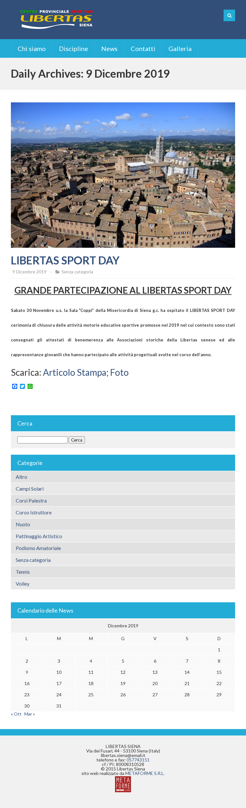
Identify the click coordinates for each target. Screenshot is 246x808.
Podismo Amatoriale (38, 548)
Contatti (143, 48)
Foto (119, 372)
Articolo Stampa (74, 372)
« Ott (16, 714)
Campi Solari (30, 489)
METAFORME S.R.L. (145, 773)
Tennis (23, 572)
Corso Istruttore (34, 512)
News (109, 48)
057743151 (138, 759)
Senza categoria (77, 271)
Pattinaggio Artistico (39, 536)
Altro (21, 477)
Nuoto (23, 524)
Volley (22, 583)
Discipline (73, 48)
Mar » (29, 714)
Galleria (180, 48)
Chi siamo (32, 48)
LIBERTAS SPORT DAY (65, 260)
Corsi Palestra (31, 500)
